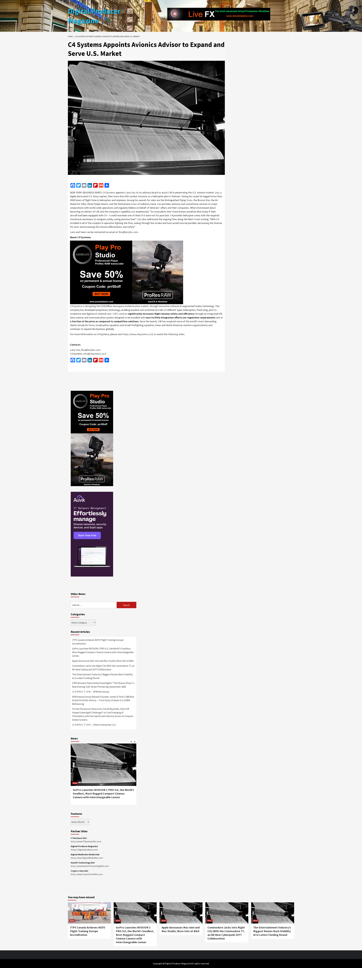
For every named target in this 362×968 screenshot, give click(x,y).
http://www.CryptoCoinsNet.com (87, 874)
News (75, 783)
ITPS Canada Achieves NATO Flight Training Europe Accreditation (97, 641)
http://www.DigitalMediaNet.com (87, 857)
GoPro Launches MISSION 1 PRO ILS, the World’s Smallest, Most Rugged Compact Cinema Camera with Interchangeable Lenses (103, 652)
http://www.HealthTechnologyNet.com (90, 866)
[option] (103, 776)
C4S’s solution (120, 313)
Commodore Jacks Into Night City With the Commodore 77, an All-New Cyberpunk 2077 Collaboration (103, 667)
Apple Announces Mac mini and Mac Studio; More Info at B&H (103, 660)
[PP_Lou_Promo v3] (126, 272)
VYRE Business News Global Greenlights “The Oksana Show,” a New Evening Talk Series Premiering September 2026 (103, 684)
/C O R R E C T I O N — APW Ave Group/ (90, 691)
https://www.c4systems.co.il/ (138, 334)
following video (176, 334)
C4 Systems (109, 192)
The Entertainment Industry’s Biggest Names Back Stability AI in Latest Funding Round (102, 676)
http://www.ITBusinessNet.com (86, 841)
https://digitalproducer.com (84, 849)
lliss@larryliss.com (128, 232)
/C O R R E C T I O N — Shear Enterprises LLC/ (94, 724)
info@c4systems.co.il (94, 353)
